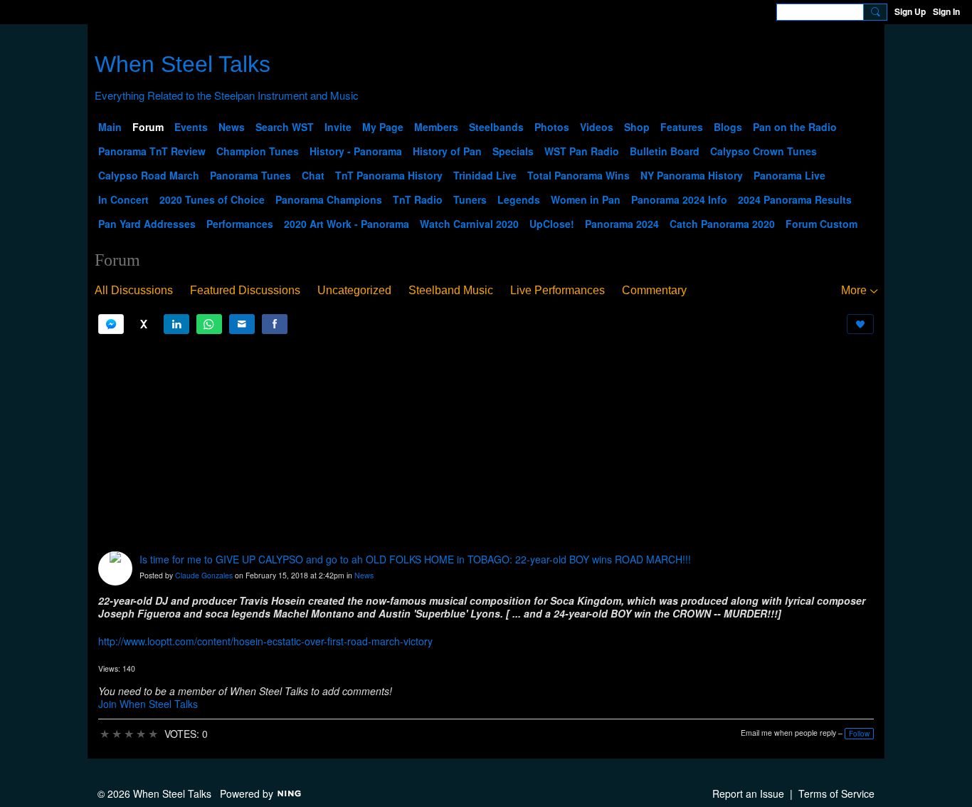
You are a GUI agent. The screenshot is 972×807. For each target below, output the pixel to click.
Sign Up (910, 11)
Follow (859, 734)
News (364, 575)
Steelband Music (450, 290)
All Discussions (134, 290)
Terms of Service (836, 793)
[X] (144, 324)
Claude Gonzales (204, 575)
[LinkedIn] (176, 324)
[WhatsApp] (209, 324)
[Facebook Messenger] (111, 324)
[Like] (860, 324)
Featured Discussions (245, 290)
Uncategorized (354, 290)
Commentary (654, 290)
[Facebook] (274, 324)
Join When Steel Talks (148, 704)
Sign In (946, 11)
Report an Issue (748, 793)
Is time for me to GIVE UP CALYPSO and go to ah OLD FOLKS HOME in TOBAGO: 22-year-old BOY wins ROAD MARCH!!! (415, 559)
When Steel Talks (182, 64)
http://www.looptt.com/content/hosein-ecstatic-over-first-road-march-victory (265, 641)
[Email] (242, 324)
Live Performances (557, 290)
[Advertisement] (486, 443)
